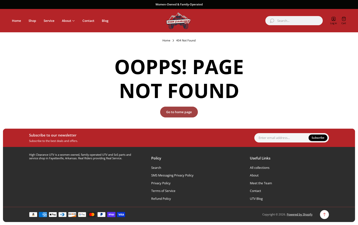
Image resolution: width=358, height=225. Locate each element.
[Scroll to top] (324, 214)
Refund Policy (161, 198)
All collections (259, 167)
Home (166, 40)
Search (156, 167)
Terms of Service (163, 191)
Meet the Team (261, 183)
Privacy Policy (161, 183)
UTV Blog (256, 198)
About (254, 175)
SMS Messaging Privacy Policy (172, 175)
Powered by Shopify (300, 214)
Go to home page (179, 112)
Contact (255, 191)
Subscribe (318, 137)
